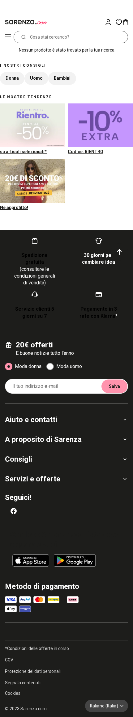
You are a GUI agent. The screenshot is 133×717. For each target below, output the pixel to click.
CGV (9, 659)
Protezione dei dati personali (33, 671)
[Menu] (8, 37)
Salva (114, 386)
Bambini (62, 78)
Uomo (36, 78)
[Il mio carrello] (127, 22)
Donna (12, 78)
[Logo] (24, 22)
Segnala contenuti (23, 682)
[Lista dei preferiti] (119, 22)
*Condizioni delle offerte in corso (37, 648)
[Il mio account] (110, 22)
